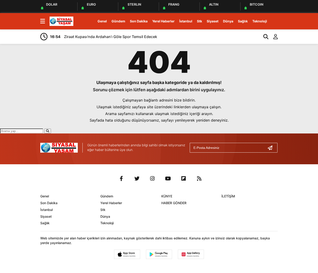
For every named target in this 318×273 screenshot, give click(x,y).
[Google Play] (159, 254)
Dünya (228, 21)
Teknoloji (259, 21)
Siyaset (212, 21)
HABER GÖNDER (173, 203)
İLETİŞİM (228, 196)
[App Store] (127, 254)
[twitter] (137, 178)
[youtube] (168, 178)
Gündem (118, 21)
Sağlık (243, 21)
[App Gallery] (191, 254)
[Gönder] (271, 148)
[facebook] (121, 178)
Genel (102, 21)
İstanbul (185, 21)
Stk (199, 21)
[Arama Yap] (263, 36)
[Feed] (199, 178)
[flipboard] (184, 178)
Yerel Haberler (163, 21)
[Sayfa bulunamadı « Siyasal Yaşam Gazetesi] (61, 20)
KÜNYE (166, 196)
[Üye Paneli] (273, 36)
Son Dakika (139, 21)
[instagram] (152, 178)
